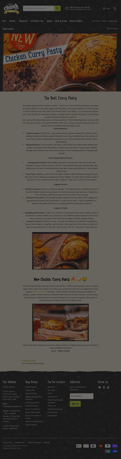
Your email (17, 257)
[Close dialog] (109, 184)
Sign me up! (60, 268)
